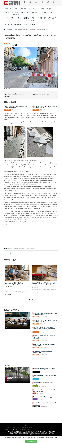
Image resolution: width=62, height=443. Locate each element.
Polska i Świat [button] (19, 18)
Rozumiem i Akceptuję (31, 441)
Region (33, 431)
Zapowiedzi (17, 24)
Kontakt (32, 24)
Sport (50, 431)
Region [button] (7, 12)
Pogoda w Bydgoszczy (15, 13)
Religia (24, 432)
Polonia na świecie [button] (33, 19)
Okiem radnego (49, 432)
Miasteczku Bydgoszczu (52, 18)
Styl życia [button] (12, 18)
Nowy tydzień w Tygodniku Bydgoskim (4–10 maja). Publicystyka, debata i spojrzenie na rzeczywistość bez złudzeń (44, 328)
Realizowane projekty (42, 18)
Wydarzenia (32, 8)
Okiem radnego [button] (26, 18)
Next (55, 273)
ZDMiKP (26, 248)
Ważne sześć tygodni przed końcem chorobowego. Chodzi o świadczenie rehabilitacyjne (16, 106)
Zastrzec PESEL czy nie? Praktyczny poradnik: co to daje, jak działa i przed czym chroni (45, 106)
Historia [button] (44, 12)
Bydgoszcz (9, 431)
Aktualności (21, 248)
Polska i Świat (41, 432)
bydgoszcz (9, 248)
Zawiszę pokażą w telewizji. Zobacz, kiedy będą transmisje (44, 397)
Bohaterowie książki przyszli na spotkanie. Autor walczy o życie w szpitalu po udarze (44, 376)
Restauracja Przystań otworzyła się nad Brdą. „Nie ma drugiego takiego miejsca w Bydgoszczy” (44, 369)
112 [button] (28, 12)
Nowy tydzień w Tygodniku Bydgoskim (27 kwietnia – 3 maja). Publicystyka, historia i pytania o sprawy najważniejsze (44, 337)
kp (13, 45)
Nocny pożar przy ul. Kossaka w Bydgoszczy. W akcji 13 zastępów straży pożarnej (44, 390)
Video (25, 24)
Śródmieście (32, 248)
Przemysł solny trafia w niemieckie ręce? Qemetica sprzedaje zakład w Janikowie (43, 383)
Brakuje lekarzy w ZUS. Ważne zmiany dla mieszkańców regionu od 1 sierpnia (44, 344)
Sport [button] (23, 12)
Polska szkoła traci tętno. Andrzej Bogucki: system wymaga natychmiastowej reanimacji (45, 313)
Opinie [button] (7, 17)
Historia (19, 432)
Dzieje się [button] (15, 8)
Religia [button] (52, 12)
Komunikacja (36, 12)
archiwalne (44, 433)
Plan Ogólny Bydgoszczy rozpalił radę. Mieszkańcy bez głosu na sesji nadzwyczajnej (45, 403)
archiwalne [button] (8, 24)
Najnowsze (8, 8)
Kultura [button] (48, 8)
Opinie (28, 432)
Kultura (28, 431)
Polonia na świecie (13, 433)
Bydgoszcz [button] (23, 8)
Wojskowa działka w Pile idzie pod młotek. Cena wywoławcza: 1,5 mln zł (42, 351)
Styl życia (34, 432)
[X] (16, 45)
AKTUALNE (41, 8)
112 (54, 431)
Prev (6, 273)
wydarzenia (15, 248)
